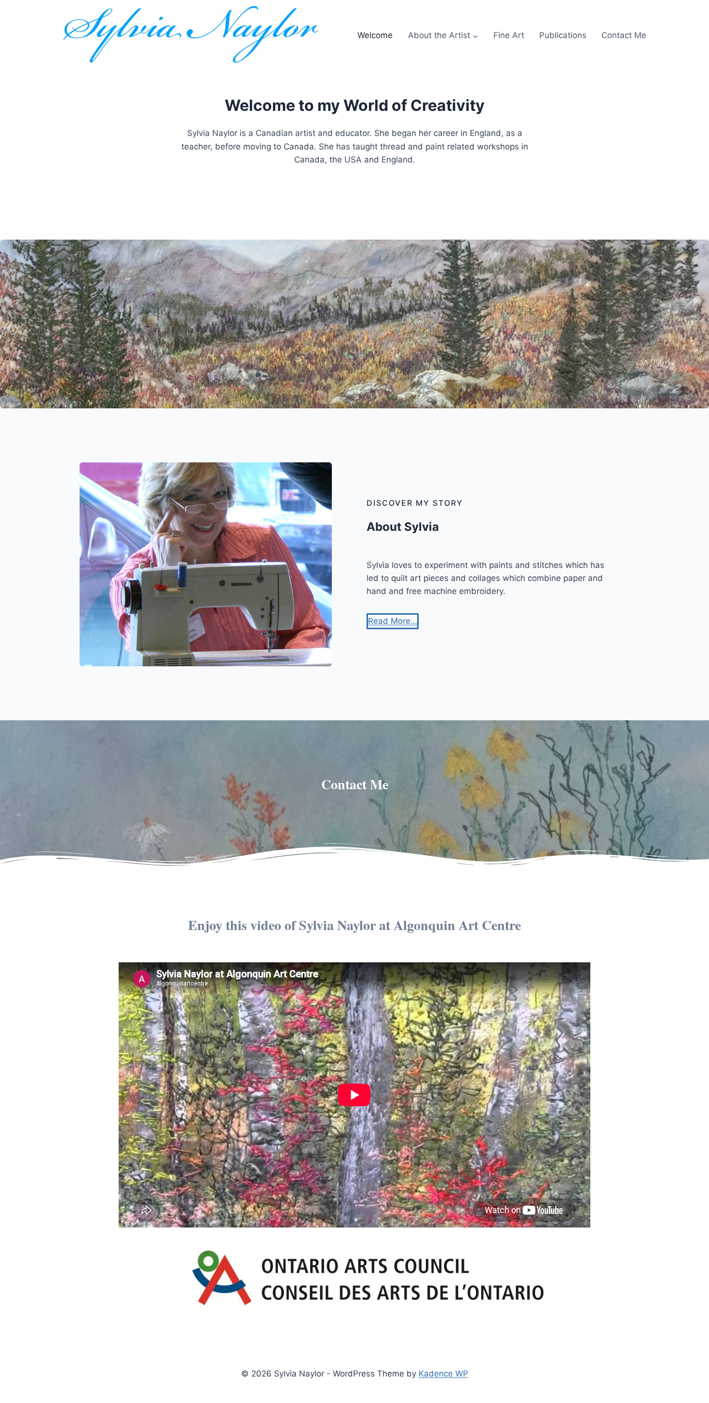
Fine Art (508, 35)
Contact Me (623, 35)
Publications (562, 35)
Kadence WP (443, 1373)
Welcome (375, 35)
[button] (393, 621)
